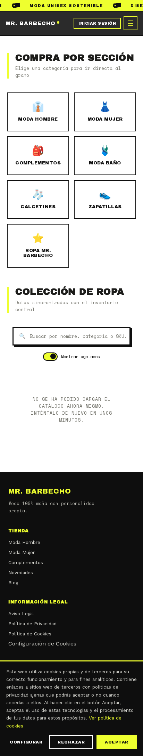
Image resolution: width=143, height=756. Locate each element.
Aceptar (116, 742)
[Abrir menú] (130, 23)
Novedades (20, 572)
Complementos (25, 562)
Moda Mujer (21, 552)
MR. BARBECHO (31, 23)
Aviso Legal (21, 613)
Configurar (26, 742)
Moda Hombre (24, 542)
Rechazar (71, 742)
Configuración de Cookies (42, 643)
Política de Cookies (29, 633)
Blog (13, 582)
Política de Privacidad (32, 623)
